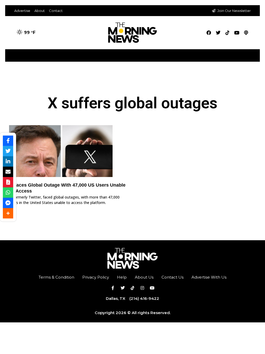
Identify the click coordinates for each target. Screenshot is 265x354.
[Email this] (8, 172)
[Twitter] (218, 32)
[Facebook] (209, 32)
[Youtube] (236, 32)
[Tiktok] (227, 32)
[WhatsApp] (8, 192)
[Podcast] (246, 32)
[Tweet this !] (8, 151)
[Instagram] (142, 288)
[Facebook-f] (113, 288)
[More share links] (8, 213)
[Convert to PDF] (8, 182)
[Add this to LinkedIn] (8, 161)
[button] (255, 53)
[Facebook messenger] (8, 203)
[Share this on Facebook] (8, 141)
